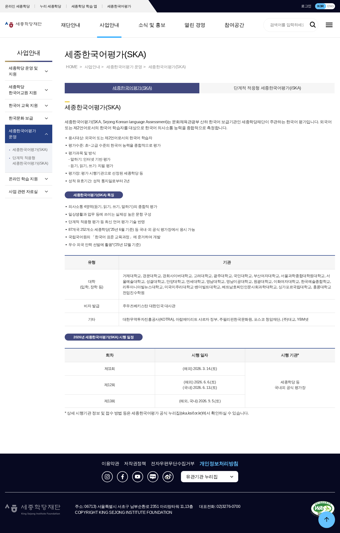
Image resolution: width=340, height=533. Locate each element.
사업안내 (109, 25)
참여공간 (234, 25)
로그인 (306, 6)
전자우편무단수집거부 (173, 463)
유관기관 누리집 (202, 476)
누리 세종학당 (50, 6)
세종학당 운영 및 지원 (23, 71)
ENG (330, 6)
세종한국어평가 (119, 6)
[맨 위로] (326, 519)
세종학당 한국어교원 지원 (23, 90)
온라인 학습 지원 (23, 179)
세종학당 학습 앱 (84, 6)
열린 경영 (194, 25)
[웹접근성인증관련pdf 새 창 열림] (322, 509)
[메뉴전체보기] (329, 25)
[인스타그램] (107, 476)
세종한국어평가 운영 (22, 134)
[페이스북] (122, 476)
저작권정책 (135, 463)
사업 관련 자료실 (23, 191)
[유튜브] (137, 476)
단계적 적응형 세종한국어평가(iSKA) (267, 88)
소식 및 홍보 (152, 25)
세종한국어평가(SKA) (30, 149)
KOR (320, 6)
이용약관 (110, 463)
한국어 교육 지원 (23, 105)
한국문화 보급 (21, 118)
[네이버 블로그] (152, 476)
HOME (72, 67)
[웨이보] (168, 476)
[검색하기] (313, 25)
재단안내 (70, 25)
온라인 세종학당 (17, 6)
